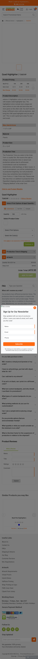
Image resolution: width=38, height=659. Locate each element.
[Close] (34, 307)
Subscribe (19, 344)
